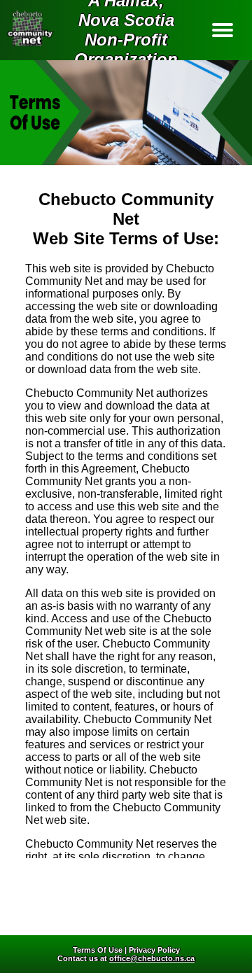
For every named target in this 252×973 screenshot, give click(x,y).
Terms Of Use (97, 950)
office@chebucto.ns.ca (152, 958)
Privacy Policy (154, 950)
